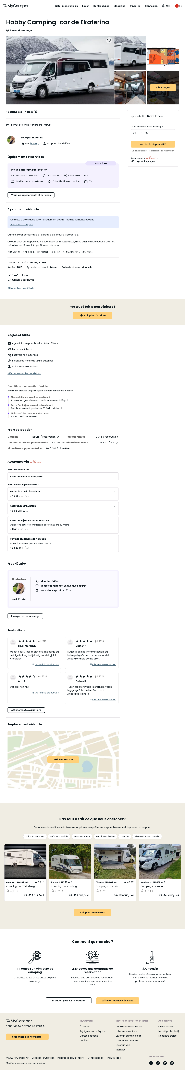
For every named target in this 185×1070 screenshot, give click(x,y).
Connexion (151, 6)
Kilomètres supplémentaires (25, 448)
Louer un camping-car (128, 1035)
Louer (85, 6)
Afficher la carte (63, 759)
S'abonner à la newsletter (27, 1036)
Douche (125, 836)
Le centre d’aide (167, 1035)
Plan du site (113, 1057)
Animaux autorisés (35, 836)
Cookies (84, 1040)
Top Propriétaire (82, 836)
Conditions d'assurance (129, 1026)
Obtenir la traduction (47, 664)
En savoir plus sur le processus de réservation (153, 151)
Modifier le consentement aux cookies (25, 1063)
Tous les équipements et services (31, 195)
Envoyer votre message (25, 616)
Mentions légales (96, 1057)
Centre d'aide (101, 6)
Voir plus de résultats (92, 912)
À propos (85, 1026)
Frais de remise (76, 436)
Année (11, 267)
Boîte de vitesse (71, 267)
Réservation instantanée (147, 836)
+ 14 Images (163, 87)
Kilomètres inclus (77, 442)
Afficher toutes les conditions (24, 373)
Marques (120, 1049)
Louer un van (123, 1045)
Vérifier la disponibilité (153, 144)
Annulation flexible (105, 836)
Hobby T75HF (38, 262)
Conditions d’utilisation (43, 1057)
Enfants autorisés (59, 836)
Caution (13, 436)
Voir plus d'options (95, 315)
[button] (166, 6)
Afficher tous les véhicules (117, 1000)
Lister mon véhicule (66, 6)
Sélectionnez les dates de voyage (147, 126)
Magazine (119, 6)
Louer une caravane (127, 1040)
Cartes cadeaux (89, 1035)
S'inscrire (135, 6)
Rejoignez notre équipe (93, 1031)
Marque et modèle (18, 262)
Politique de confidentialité (71, 1057)
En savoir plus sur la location (68, 1000)
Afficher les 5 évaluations (26, 710)
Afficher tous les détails (21, 288)
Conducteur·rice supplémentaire (28, 442)
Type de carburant (37, 267)
